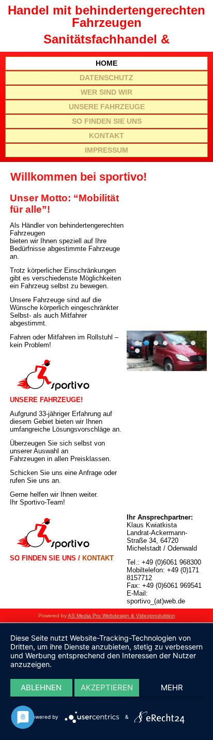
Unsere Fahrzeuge (107, 106)
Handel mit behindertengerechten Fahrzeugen (106, 16)
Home (106, 63)
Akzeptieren (107, 687)
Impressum (106, 150)
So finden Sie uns (107, 121)
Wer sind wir (106, 92)
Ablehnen (41, 687)
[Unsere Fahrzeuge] (52, 392)
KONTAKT (98, 558)
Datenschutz (106, 77)
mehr (172, 687)
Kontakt (106, 135)
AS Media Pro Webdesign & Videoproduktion (121, 615)
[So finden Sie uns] (52, 550)
